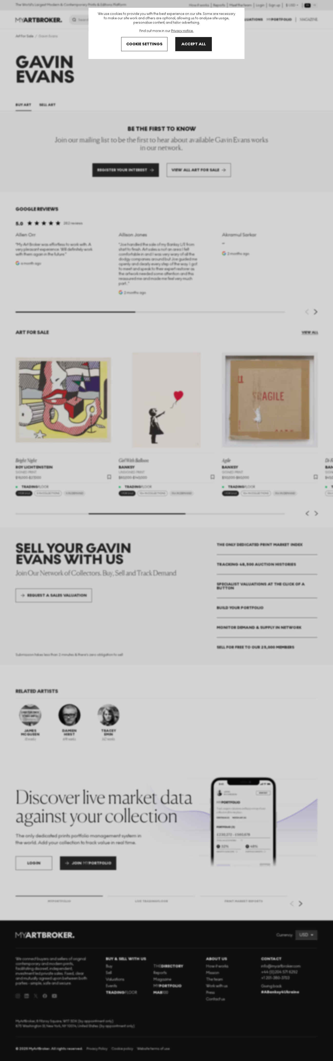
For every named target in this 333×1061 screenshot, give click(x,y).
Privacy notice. (182, 31)
